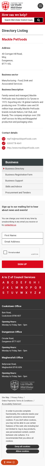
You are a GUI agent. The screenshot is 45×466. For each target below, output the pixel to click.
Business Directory (14, 168)
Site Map (6, 397)
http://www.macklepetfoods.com (23, 148)
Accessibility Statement (11, 404)
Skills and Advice (13, 186)
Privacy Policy (17, 397)
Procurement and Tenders (18, 192)
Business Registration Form (18, 174)
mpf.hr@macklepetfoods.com (21, 139)
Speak (9, 462)
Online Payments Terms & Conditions (17, 401)
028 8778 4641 (14, 143)
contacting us (10, 225)
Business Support (14, 180)
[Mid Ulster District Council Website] (11, 6)
